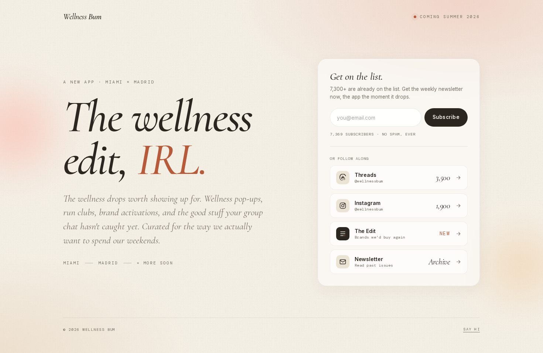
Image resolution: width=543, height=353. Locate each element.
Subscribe (446, 117)
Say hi (471, 329)
